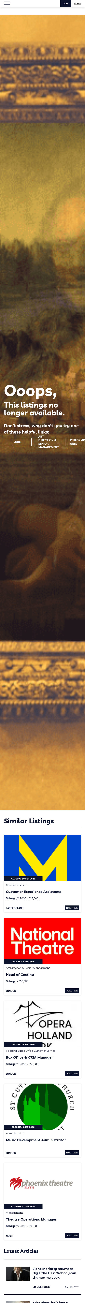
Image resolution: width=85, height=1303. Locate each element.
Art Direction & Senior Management (48, 442)
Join (65, 3)
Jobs (17, 442)
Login (77, 3)
